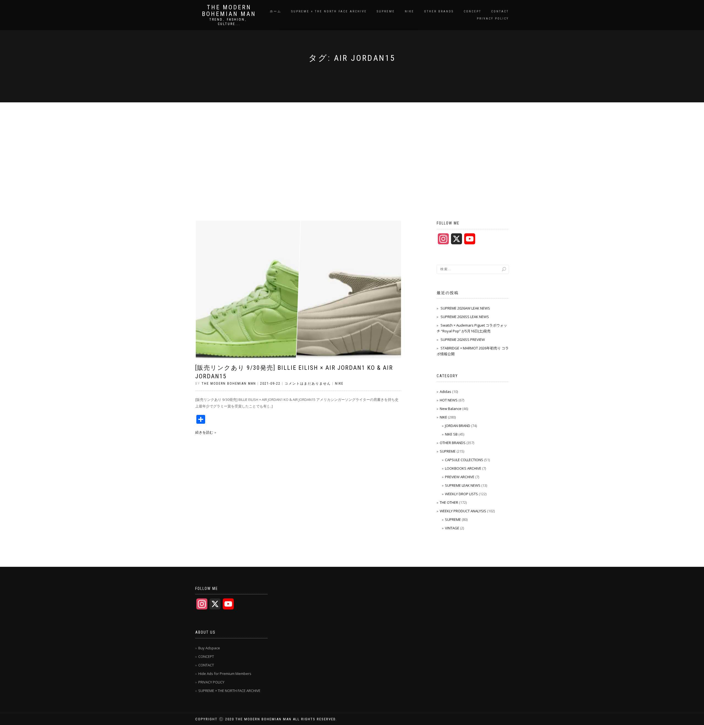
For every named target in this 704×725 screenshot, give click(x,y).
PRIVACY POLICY (493, 18)
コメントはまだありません (308, 383)
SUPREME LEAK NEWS (462, 485)
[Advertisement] (352, 143)
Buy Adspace (209, 647)
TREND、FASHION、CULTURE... (229, 22)
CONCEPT (472, 11)
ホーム (275, 11)
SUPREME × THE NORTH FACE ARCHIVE (329, 11)
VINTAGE (452, 528)
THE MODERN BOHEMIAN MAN (229, 10)
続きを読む (204, 432)
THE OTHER (449, 502)
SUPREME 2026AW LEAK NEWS (465, 308)
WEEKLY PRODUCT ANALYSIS (463, 510)
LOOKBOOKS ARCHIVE (463, 468)
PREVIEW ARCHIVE (459, 476)
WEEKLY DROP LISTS (461, 493)
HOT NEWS (449, 400)
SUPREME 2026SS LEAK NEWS (465, 316)
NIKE (409, 11)
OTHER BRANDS (439, 11)
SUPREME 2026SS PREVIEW (463, 339)
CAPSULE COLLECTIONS (464, 459)
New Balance (450, 408)
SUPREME (386, 11)
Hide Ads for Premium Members (224, 673)
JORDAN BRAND (457, 425)
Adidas (445, 391)
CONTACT (500, 11)
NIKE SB (451, 434)
